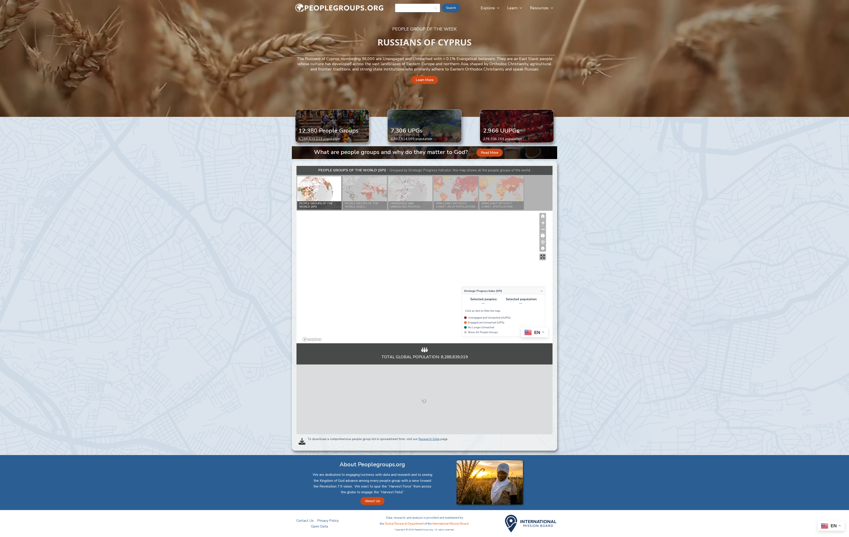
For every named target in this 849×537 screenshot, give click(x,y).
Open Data (319, 526)
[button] (497, 8)
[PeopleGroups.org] (339, 7)
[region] (424, 254)
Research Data (429, 439)
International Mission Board (450, 524)
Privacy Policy (328, 520)
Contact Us (305, 520)
